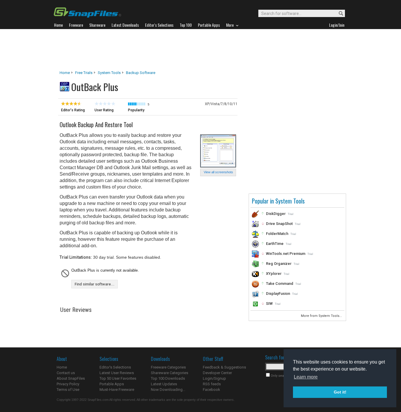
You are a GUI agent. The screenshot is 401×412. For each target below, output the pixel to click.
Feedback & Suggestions (224, 367)
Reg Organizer (279, 263)
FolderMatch (277, 233)
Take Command (279, 283)
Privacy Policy (68, 384)
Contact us (66, 373)
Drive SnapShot (279, 223)
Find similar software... (94, 284)
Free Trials (83, 72)
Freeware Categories (168, 367)
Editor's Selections (115, 367)
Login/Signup (214, 378)
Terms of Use (68, 389)
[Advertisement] (200, 49)
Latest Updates (164, 384)
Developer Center (217, 373)
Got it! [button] (340, 392)
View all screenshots (218, 172)
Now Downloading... (168, 389)
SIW (269, 303)
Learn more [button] (306, 376)
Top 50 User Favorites (118, 378)
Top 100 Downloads (168, 378)
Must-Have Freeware (117, 389)
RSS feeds (212, 384)
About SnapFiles (71, 378)
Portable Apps (112, 384)
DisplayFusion (278, 293)
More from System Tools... (322, 316)
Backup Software (140, 72)
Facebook (211, 389)
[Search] (338, 14)
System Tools (109, 72)
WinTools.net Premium (285, 253)
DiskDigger (276, 213)
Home (65, 72)
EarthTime (275, 243)
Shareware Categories (169, 373)
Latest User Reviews (117, 373)
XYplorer (274, 273)
